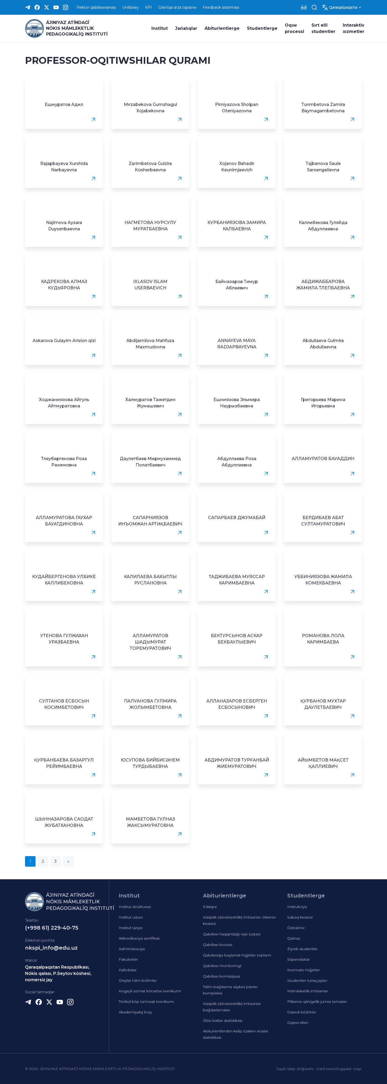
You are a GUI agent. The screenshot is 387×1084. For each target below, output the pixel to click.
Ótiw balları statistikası (222, 1020)
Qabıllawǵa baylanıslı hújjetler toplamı (237, 955)
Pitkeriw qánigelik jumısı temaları (317, 1001)
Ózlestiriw (296, 927)
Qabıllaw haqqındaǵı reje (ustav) (231, 934)
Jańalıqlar (186, 28)
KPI (148, 7)
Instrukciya (297, 906)
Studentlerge (262, 28)
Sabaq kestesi (299, 917)
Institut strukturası (135, 906)
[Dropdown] (304, 7)
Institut (159, 28)
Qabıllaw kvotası (217, 944)
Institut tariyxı (130, 927)
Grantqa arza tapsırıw (177, 7)
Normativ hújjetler (303, 970)
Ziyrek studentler (302, 948)
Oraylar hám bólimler (138, 980)
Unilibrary (130, 7)
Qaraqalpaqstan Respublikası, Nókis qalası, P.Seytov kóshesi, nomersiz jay (58, 973)
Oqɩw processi (294, 28)
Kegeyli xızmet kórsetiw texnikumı (150, 991)
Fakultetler (128, 959)
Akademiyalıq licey (135, 1012)
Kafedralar (128, 970)
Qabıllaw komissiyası (221, 976)
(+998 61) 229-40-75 (51, 928)
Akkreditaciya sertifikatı (139, 938)
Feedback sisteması (221, 7)
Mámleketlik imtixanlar (307, 991)
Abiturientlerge (222, 28)
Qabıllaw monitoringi (222, 965)
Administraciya (132, 948)
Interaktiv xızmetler (353, 28)
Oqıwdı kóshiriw (301, 1012)
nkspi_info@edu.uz (51, 948)
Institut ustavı (131, 917)
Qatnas (293, 938)
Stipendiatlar (298, 959)
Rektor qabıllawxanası (96, 7)
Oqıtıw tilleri (297, 1022)
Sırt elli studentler (323, 28)
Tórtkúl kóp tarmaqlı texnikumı (146, 1001)
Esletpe (210, 906)
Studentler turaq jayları (307, 980)
